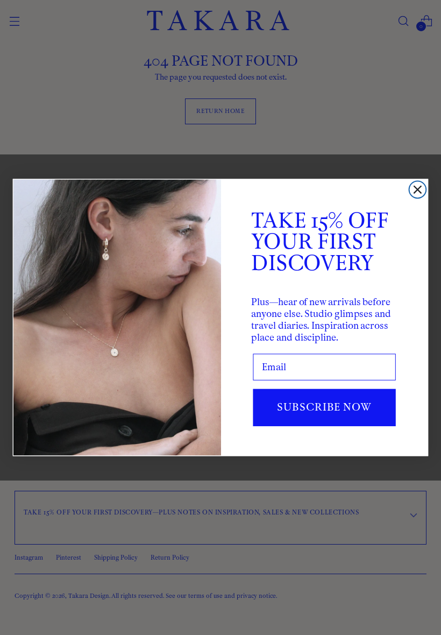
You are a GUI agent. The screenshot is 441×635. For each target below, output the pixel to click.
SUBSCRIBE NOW (324, 407)
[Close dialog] (417, 190)
